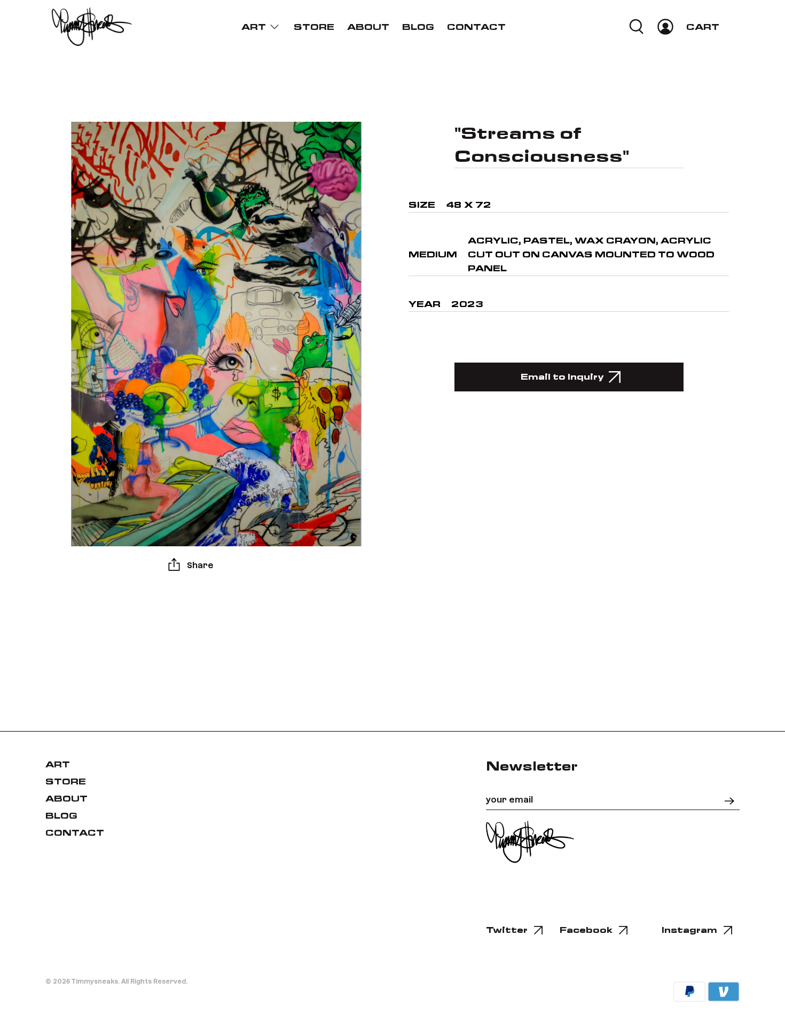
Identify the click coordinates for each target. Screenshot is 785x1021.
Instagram (689, 930)
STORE (314, 27)
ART (253, 27)
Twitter (507, 930)
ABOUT (368, 27)
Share (200, 564)
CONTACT (476, 27)
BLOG (418, 27)
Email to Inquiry (562, 377)
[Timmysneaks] (92, 26)
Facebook (586, 930)
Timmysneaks (94, 981)
